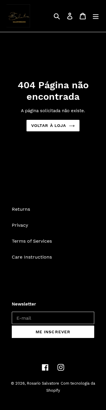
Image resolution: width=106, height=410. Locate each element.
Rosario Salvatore (43, 383)
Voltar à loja (48, 125)
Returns (21, 209)
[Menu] (95, 16)
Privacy (20, 225)
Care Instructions (32, 257)
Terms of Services (32, 241)
